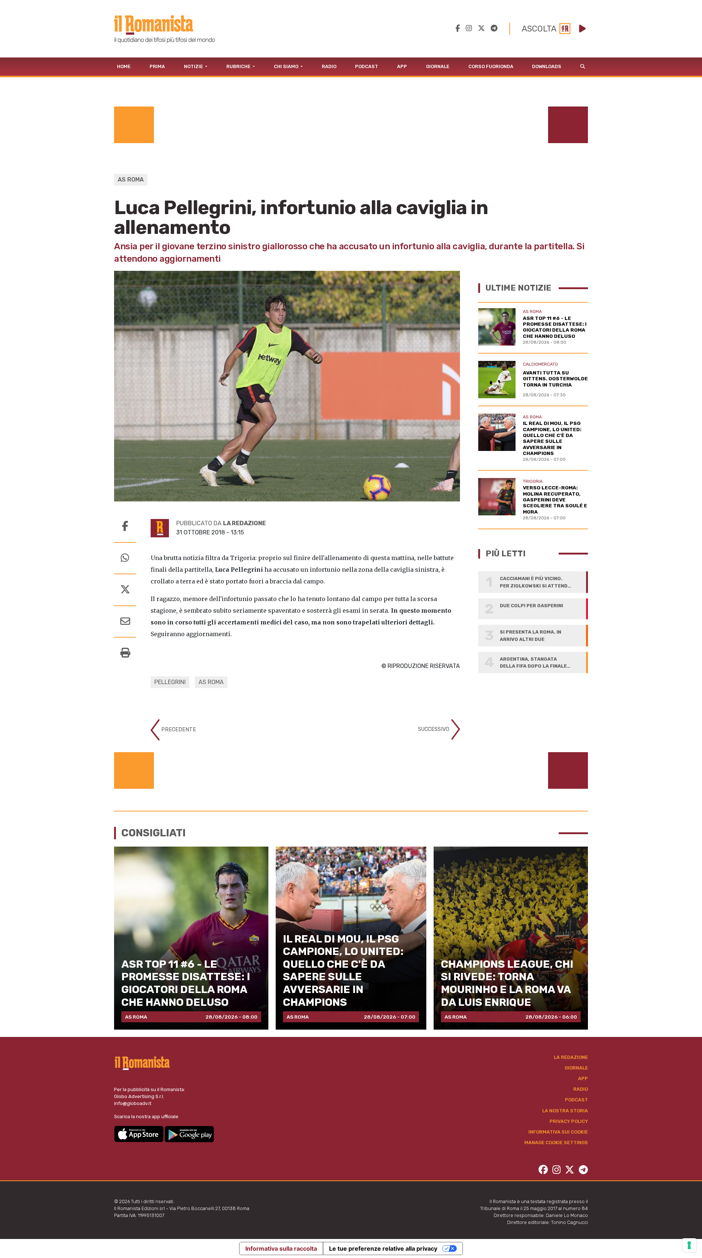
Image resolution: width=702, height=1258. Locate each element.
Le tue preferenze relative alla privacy (383, 1248)
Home (124, 66)
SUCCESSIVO (434, 729)
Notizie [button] (194, 66)
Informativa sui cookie (558, 1132)
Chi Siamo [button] (286, 66)
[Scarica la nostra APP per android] (189, 1133)
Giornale (437, 66)
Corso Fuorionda (490, 66)
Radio (329, 66)
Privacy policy (569, 1121)
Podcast (366, 66)
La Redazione (571, 1057)
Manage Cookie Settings (556, 1142)
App (402, 66)
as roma (211, 682)
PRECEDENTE (178, 730)
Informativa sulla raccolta (281, 1248)
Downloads (546, 66)
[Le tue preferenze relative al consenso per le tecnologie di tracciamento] (689, 1245)
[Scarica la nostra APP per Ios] (139, 1133)
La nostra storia (565, 1110)
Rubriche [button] (239, 66)
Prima (157, 66)
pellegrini (170, 682)
